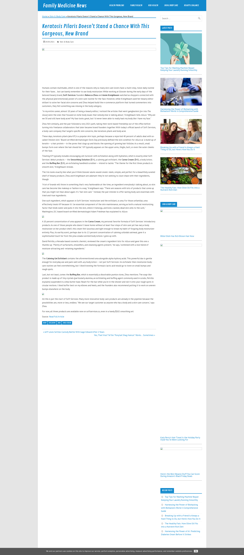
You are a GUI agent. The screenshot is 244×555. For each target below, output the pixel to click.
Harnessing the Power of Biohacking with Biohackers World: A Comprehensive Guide (179, 110)
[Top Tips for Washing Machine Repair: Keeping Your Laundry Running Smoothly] (181, 63)
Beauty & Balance (191, 5)
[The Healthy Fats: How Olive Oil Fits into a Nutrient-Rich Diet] (181, 183)
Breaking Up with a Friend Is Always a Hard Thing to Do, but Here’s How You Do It (180, 148)
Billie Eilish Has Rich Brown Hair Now (177, 236)
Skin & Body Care (171, 5)
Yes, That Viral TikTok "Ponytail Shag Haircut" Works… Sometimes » (124, 335)
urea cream (67, 323)
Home (45, 16)
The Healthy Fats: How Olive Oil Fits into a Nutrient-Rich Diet (179, 188)
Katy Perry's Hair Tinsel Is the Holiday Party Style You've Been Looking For (180, 438)
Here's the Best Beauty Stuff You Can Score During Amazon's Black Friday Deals (180, 475)
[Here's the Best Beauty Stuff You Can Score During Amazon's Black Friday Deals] (181, 449)
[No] (241, 551)
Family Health (136, 5)
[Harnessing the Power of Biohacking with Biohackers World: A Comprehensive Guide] (181, 104)
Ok (196, 551)
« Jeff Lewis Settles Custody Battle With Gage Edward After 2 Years (73, 332)
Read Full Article (56, 316)
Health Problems (116, 5)
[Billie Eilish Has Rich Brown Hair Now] (181, 211)
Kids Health (153, 5)
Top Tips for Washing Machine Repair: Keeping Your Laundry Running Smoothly (178, 69)
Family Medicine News (65, 6)
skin (59, 323)
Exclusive (52, 323)
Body (45, 323)
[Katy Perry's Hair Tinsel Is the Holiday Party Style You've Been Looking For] (181, 245)
